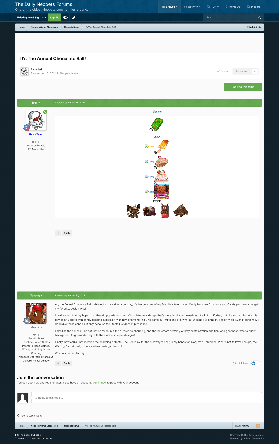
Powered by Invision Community (247, 438)
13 (37, 334)
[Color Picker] (74, 17)
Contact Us (34, 438)
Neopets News (69, 73)
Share (224, 71)
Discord (255, 6)
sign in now (99, 382)
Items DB (234, 6)
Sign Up (54, 17)
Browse (170, 6)
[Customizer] (65, 17)
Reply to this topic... (50, 397)
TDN (213, 6)
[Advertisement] (139, 43)
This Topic (245, 17)
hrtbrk (39, 69)
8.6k (37, 141)
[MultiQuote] (58, 233)
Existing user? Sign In (30, 17)
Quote (67, 233)
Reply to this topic (243, 86)
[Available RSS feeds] (258, 425)
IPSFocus (36, 434)
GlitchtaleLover (241, 363)
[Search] (260, 17)
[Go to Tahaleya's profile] (36, 313)
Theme (19, 438)
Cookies (47, 438)
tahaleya (48, 356)
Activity (193, 6)
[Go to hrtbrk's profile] (24, 71)
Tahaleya (36, 295)
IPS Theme (21, 434)
